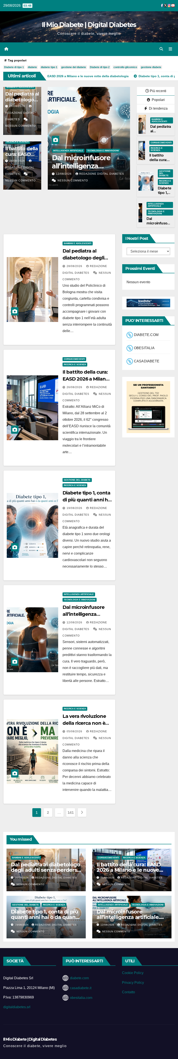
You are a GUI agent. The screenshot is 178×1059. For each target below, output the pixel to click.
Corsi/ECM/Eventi (161, 142)
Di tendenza (158, 108)
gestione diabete (151, 67)
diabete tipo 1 (49, 67)
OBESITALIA (144, 348)
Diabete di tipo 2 (100, 67)
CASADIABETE (146, 361)
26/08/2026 (17, 160)
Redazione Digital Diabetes (20, 116)
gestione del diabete (73, 67)
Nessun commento (20, 125)
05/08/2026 (75, 731)
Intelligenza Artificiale (57, 150)
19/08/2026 (75, 508)
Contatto (128, 992)
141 (71, 812)
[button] (161, 49)
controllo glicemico (125, 67)
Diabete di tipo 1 (14, 67)
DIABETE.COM (146, 335)
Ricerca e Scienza (18, 142)
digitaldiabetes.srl (16, 1007)
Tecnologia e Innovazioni (91, 150)
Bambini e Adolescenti (20, 87)
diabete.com (79, 978)
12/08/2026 (53, 173)
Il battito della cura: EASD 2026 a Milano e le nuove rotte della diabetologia (129, 869)
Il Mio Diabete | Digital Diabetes (89, 25)
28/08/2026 (17, 106)
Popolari (158, 100)
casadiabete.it (80, 988)
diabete (32, 67)
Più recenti (158, 91)
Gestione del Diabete (165, 173)
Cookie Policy (132, 973)
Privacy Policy (133, 982)
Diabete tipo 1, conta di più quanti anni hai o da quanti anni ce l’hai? (45, 917)
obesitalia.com (81, 998)
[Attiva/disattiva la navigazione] (170, 49)
